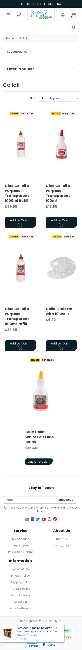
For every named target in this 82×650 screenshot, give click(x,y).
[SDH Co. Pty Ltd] (40, 14)
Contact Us (61, 546)
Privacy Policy (20, 576)
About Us (61, 539)
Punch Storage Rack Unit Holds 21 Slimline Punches (37, 633)
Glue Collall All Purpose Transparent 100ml (59, 193)
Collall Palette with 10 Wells (59, 311)
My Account (20, 539)
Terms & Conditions (50, 507)
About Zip (20, 602)
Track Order (20, 546)
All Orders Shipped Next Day (41, 4)
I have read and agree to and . (42, 509)
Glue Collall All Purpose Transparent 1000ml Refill (18, 193)
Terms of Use (20, 569)
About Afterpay (20, 608)
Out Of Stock (37, 461)
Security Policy (21, 595)
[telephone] (19, 15)
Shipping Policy (20, 582)
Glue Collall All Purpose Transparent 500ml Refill (18, 316)
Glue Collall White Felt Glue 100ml (39, 436)
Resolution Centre (20, 552)
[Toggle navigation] (8, 14)
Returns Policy (20, 589)
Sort (33, 98)
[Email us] (27, 519)
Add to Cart (19, 220)
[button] (41, 52)
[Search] (74, 27)
